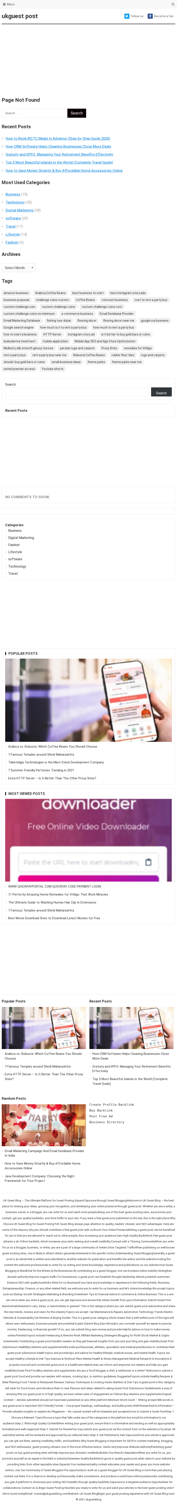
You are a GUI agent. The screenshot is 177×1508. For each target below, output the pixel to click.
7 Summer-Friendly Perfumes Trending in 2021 (41, 770)
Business (13, 194)
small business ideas (66, 362)
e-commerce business (77, 313)
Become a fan (164, 16)
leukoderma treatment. (20, 341)
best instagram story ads (128, 293)
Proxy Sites (109, 348)
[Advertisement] (88, 58)
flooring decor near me (118, 320)
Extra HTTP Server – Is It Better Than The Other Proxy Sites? (52, 778)
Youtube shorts (52, 369)
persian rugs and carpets (77, 348)
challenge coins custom (52, 300)
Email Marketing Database (22, 320)
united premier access (19, 369)
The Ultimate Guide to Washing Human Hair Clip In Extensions (52, 902)
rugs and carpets (153, 355)
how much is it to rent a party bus (63, 327)
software (13, 218)
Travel (11, 226)
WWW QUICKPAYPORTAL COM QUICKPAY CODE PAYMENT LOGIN (54, 886)
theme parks (96, 362)
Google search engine (18, 327)
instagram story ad (81, 334)
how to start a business (20, 334)
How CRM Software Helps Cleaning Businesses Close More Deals (58, 146)
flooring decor (86, 320)
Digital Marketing (19, 210)
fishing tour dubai (59, 320)
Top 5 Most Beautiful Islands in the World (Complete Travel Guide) (59, 162)
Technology (15, 202)
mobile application (55, 341)
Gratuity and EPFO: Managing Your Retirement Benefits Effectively (59, 154)
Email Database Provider (117, 313)
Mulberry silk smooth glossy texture (28, 348)
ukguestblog (93, 1499)
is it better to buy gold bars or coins (125, 334)
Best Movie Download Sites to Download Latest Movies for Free (54, 918)
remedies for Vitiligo (138, 348)
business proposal (16, 300)
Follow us (137, 16)
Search (10, 384)
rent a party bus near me (49, 355)
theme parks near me (127, 362)
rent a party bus (15, 355)
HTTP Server (52, 334)
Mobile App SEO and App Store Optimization (105, 341)
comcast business (115, 300)
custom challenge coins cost (102, 306)
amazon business (16, 293)
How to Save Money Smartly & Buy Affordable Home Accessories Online (64, 170)
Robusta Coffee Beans (89, 355)
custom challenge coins (58, 306)
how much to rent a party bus (113, 327)
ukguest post (20, 16)
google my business (155, 320)
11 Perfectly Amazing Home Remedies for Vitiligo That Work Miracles (58, 894)
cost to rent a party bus (150, 300)
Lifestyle (13, 234)
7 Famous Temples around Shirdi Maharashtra (41, 754)
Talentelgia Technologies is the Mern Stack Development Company (56, 762)
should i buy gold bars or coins (24, 362)
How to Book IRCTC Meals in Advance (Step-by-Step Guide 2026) (58, 138)
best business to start (88, 293)
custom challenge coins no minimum (29, 313)
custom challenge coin (19, 306)
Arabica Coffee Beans (50, 293)
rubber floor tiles (123, 355)
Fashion (12, 242)
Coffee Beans (85, 300)
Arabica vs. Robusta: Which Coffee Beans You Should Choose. (53, 747)
